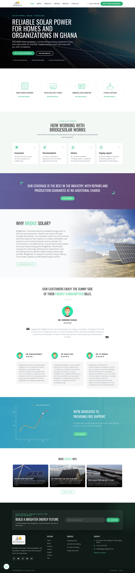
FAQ (48, 558)
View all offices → (100, 553)
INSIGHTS (66, 4)
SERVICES (57, 4)
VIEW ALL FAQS (67, 492)
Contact (121, 570)
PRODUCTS (47, 4)
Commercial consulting (74, 544)
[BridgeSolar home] (17, 4)
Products (49, 546)
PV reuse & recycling (73, 547)
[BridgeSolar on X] (27, 558)
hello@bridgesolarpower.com (105, 549)
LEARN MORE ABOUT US (26, 264)
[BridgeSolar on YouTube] (18, 558)
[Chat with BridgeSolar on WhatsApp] (6, 566)
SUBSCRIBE (113, 520)
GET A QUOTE (67, 198)
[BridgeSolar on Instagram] (23, 558)
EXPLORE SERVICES (45, 53)
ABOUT (39, 4)
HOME (32, 4)
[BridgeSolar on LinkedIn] (31, 558)
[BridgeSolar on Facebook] (14, 558)
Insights (49, 552)
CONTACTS (75, 4)
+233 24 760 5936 (94, 4)
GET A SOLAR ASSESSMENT (111, 4)
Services (49, 549)
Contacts (49, 555)
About (49, 543)
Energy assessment (73, 550)
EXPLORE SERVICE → (24, 96)
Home (49, 540)
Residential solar (72, 540)
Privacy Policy (113, 570)
